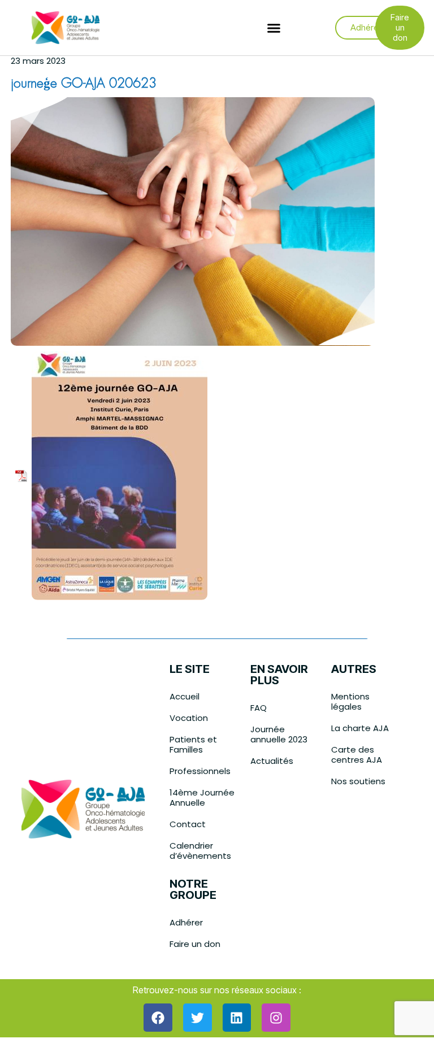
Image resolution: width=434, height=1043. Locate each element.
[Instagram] (276, 1017)
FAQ (258, 708)
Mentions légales (350, 701)
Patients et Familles (193, 744)
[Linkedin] (237, 1017)
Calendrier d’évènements (200, 851)
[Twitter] (197, 1017)
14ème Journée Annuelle (202, 797)
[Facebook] (158, 1017)
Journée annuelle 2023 (278, 734)
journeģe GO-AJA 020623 (84, 84)
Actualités (271, 761)
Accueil (184, 696)
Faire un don (195, 944)
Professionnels (200, 771)
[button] (274, 27)
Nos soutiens (358, 781)
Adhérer (186, 922)
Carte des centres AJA (356, 755)
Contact (188, 824)
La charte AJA (360, 728)
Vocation (189, 718)
